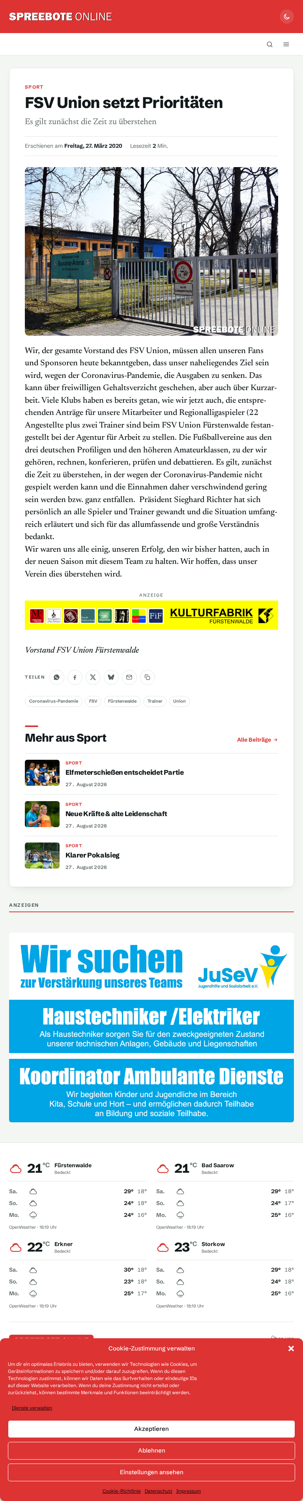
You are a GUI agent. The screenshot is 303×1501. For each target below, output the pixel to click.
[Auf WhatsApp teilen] (56, 677)
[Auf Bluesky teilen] (111, 677)
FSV (93, 701)
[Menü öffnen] (286, 44)
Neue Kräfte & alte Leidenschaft (116, 813)
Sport (34, 87)
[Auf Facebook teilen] (74, 677)
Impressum (188, 1491)
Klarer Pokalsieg (92, 855)
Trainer (155, 701)
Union (179, 701)
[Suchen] (269, 44)
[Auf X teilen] (93, 677)
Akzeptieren (151, 1428)
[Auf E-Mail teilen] (129, 677)
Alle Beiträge (254, 739)
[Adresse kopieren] (147, 677)
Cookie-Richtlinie (122, 1491)
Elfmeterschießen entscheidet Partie (124, 772)
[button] (291, 1348)
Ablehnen (151, 1450)
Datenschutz (158, 1491)
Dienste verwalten (32, 1408)
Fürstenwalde (122, 701)
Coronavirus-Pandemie (53, 701)
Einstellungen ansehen (151, 1472)
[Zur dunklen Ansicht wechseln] (287, 16)
